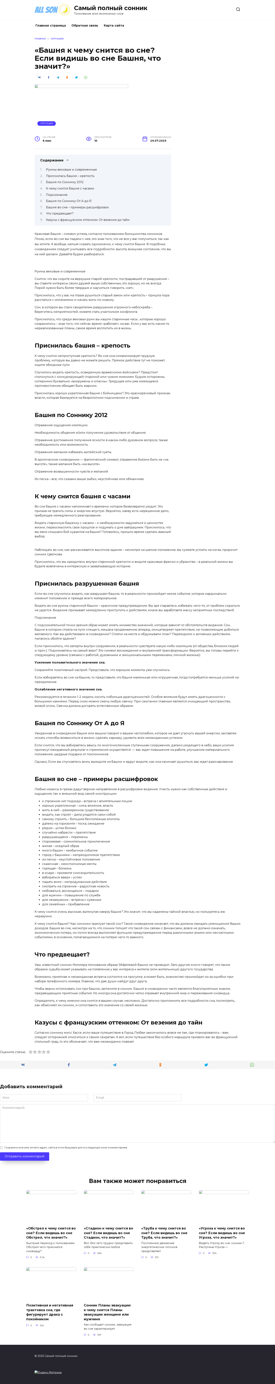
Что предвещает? (60, 213)
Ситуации (46, 123)
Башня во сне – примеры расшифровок (77, 207)
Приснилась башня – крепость (70, 176)
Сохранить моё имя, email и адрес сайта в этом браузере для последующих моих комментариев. (66, 1147)
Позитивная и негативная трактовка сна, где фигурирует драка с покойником (49, 1312)
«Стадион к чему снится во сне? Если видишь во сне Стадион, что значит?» (108, 1232)
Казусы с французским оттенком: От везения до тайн (88, 220)
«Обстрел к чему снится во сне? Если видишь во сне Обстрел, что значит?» (51, 1232)
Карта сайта (114, 25)
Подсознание (57, 195)
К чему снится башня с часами (70, 188)
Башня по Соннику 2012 (65, 182)
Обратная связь (84, 25)
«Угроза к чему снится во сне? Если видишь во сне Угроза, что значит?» (222, 1232)
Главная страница (51, 25)
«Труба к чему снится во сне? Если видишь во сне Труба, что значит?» (164, 1232)
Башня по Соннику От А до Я (68, 201)
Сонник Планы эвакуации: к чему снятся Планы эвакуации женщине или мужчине (107, 1312)
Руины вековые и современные (71, 169)
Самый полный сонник (110, 8)
